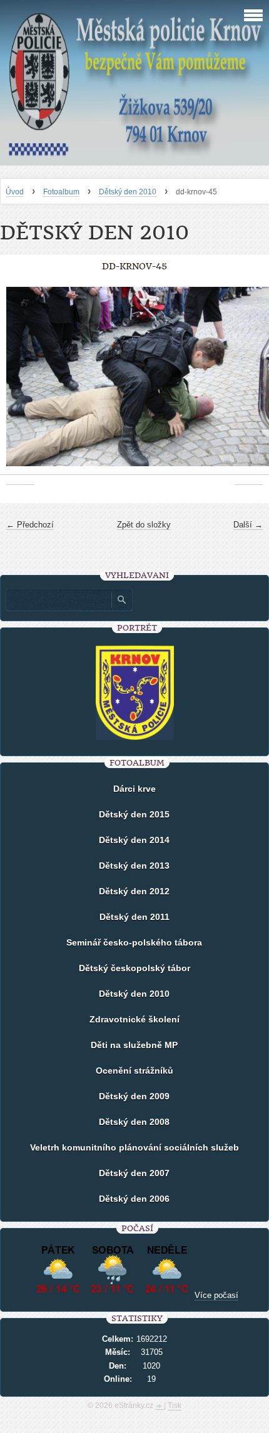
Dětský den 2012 (134, 891)
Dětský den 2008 (134, 1122)
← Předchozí (30, 524)
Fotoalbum (61, 191)
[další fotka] (249, 383)
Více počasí (216, 1295)
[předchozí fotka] (20, 383)
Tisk (174, 1405)
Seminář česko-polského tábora (134, 942)
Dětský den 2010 (127, 191)
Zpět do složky (144, 524)
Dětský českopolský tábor (134, 968)
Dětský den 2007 (134, 1173)
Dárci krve (134, 789)
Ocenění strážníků (134, 1071)
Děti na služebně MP (134, 1045)
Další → (248, 524)
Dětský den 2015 (134, 814)
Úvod (15, 191)
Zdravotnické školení (134, 1019)
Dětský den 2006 (134, 1199)
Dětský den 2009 (134, 1096)
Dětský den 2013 (134, 866)
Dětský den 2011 (134, 917)
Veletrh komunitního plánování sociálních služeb (134, 1147)
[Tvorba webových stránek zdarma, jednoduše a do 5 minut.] (159, 1407)
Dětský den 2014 (134, 840)
